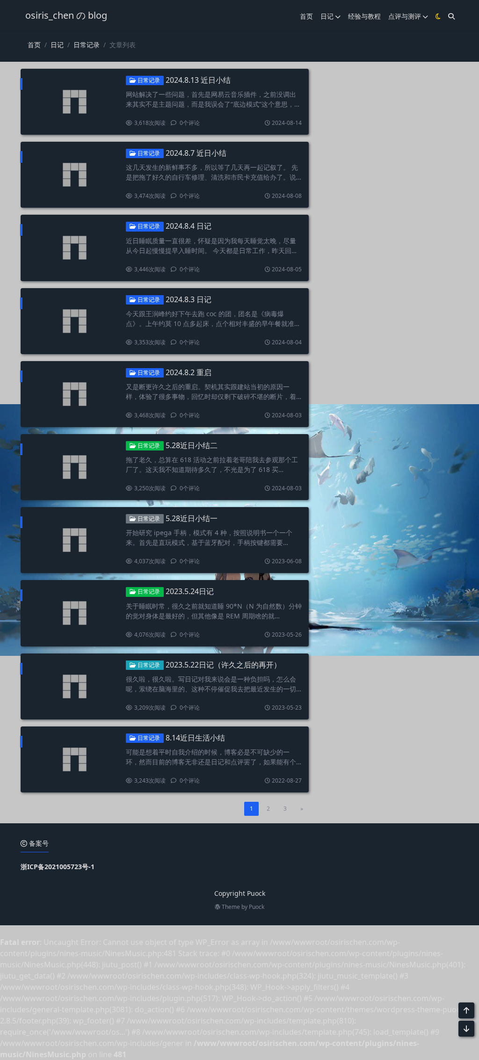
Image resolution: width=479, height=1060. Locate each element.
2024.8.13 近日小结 (198, 80)
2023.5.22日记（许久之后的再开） (223, 665)
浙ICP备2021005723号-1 (57, 866)
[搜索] (451, 16)
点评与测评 (404, 16)
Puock (256, 907)
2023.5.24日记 (190, 591)
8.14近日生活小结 (195, 738)
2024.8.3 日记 (188, 299)
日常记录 (86, 44)
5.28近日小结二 (192, 445)
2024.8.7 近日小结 (196, 153)
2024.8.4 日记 (188, 226)
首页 (306, 16)
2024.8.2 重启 (188, 372)
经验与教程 (364, 16)
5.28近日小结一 (192, 518)
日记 (327, 16)
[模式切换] (438, 16)
